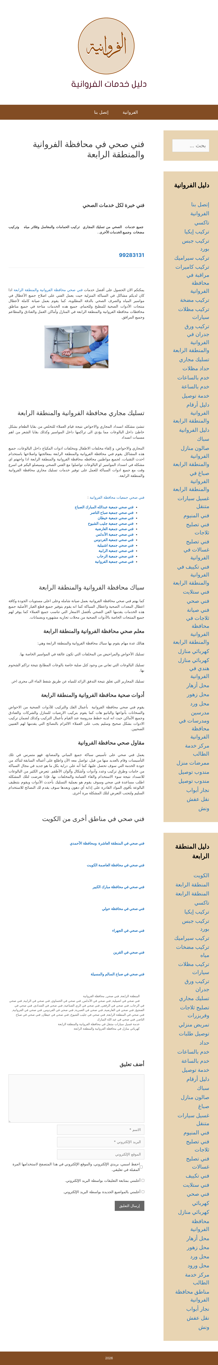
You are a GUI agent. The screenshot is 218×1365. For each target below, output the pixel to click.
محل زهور (198, 694)
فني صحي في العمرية (89, 1010)
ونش (203, 808)
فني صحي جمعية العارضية (114, 529)
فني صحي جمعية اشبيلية (115, 545)
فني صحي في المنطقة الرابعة (125, 1014)
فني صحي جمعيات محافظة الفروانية (117, 497)
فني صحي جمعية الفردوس (113, 540)
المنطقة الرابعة (130, 996)
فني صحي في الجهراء (128, 930)
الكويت (201, 875)
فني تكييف (197, 1175)
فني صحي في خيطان (55, 1014)
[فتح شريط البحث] (83, 112)
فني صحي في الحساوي (66, 1000)
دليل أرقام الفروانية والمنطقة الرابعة (191, 412)
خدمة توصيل (195, 395)
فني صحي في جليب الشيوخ (87, 1014)
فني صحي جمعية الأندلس (114, 534)
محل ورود (198, 1265)
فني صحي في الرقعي (115, 1005)
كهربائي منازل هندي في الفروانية (193, 668)
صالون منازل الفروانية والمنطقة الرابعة (191, 456)
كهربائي (200, 1203)
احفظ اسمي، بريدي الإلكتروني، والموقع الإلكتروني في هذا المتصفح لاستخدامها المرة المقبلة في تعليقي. (76, 1167)
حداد (204, 1042)
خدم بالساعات (193, 377)
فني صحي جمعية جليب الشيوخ (110, 523)
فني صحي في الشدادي (48, 1005)
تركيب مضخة (194, 300)
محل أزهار (197, 685)
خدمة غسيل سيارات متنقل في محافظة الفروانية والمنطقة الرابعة (99, 1024)
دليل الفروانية (194, 430)
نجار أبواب (197, 790)
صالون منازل (195, 1097)
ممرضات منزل (192, 762)
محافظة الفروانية (94, 996)
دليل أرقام (197, 1079)
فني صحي (112, 996)
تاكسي (201, 222)
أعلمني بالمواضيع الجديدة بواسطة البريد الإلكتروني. (102, 1192)
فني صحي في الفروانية (27, 1010)
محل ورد (199, 703)
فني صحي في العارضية (119, 1010)
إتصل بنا (101, 112)
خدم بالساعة (195, 386)
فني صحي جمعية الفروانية (114, 561)
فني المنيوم (196, 515)
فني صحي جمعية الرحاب (115, 556)
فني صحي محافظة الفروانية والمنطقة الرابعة (48, 290)
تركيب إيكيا (196, 231)
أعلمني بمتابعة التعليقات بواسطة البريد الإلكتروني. (103, 1180)
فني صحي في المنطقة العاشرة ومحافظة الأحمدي (107, 843)
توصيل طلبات (194, 1033)
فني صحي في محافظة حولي (123, 909)
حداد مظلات (195, 368)
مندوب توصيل (193, 772)
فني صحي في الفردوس (58, 1010)
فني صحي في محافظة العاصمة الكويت (115, 865)
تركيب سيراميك (191, 258)
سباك (203, 439)
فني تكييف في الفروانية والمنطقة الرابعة (191, 574)
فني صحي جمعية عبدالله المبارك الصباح (104, 507)
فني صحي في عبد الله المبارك (116, 1019)
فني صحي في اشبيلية (126, 1000)
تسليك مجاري (194, 359)
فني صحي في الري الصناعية (82, 1005)
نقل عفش (198, 799)
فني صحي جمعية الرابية (116, 550)
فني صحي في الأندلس (97, 1000)
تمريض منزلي (194, 1024)
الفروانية (130, 112)
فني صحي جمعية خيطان (115, 518)
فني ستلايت (196, 591)
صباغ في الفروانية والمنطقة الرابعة (191, 481)
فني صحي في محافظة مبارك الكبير (118, 887)
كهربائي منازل (193, 651)
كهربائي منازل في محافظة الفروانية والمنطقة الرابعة (107, 1028)
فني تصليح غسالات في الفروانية (196, 549)
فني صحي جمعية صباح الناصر (111, 512)
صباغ (203, 1106)
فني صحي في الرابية (37, 1000)
